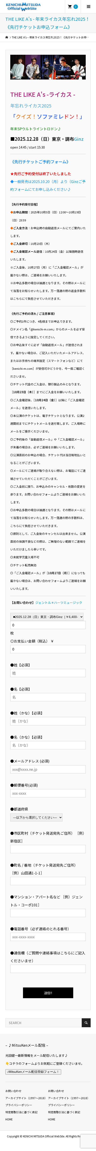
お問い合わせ (13, 1091)
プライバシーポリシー (18, 1105)
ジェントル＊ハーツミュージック (58, 602)
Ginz (78, 139)
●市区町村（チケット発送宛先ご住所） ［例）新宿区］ (47, 837)
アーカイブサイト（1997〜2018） (26, 1098)
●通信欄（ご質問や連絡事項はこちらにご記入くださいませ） (47, 956)
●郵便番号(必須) (24, 785)
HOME (9, 1119)
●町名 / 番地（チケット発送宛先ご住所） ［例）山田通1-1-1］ (44, 869)
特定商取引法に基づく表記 (21, 1112)
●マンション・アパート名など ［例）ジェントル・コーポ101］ (46, 900)
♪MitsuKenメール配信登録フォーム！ (33, 1071)
